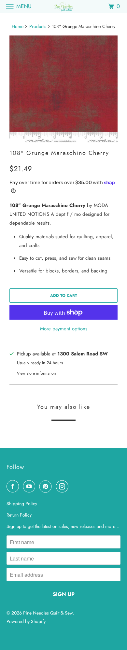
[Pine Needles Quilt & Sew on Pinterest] (46, 486)
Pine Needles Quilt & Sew (48, 613)
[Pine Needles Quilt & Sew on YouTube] (30, 486)
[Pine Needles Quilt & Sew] (63, 6)
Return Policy (19, 515)
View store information (36, 373)
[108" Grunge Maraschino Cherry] (63, 89)
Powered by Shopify (26, 621)
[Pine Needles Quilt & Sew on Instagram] (63, 486)
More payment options (63, 328)
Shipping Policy (22, 503)
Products (37, 26)
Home (17, 26)
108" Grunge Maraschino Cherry (59, 153)
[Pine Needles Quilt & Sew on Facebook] (14, 486)
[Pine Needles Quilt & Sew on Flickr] (73, 486)
